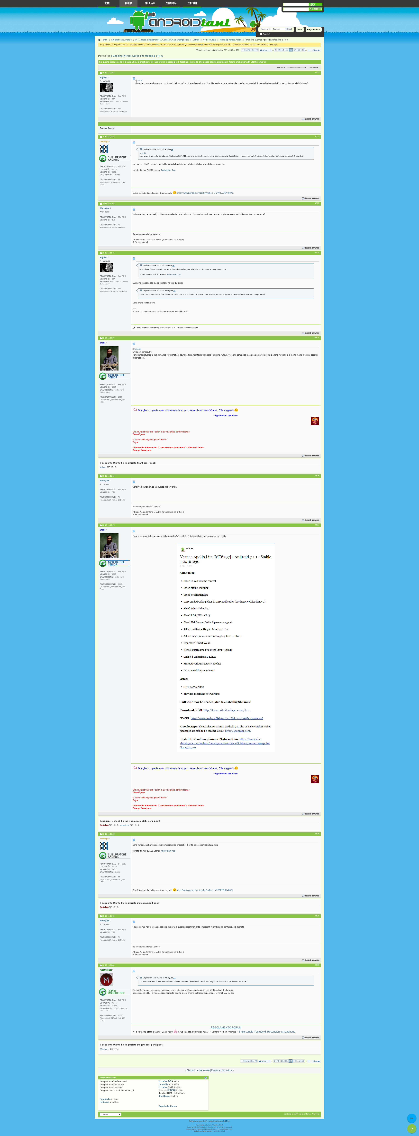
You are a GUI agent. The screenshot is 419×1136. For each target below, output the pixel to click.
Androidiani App (168, 170)
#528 (317, 834)
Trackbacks (164, 1096)
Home (107, 3)
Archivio (315, 1114)
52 (287, 50)
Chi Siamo (150, 3)
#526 (317, 476)
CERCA (312, 4)
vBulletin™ (209, 1125)
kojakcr (138, 349)
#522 (317, 137)
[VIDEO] (171, 1090)
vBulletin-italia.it (219, 1131)
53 (291, 50)
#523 (317, 203)
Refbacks (104, 1102)
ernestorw (124, 825)
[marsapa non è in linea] (104, 149)
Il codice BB (165, 1081)
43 (279, 50)
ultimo (315, 50)
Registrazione (313, 29)
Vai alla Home (304, 1114)
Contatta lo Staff (291, 1114)
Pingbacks (105, 1099)
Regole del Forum (168, 1106)
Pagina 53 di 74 (251, 50)
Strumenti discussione (296, 68)
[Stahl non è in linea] (109, 358)
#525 (317, 338)
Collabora (171, 3)
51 (283, 50)
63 (303, 50)
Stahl (139, 80)
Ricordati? (266, 34)
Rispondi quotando (312, 119)
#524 (317, 253)
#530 (317, 965)
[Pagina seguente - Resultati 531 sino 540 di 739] (309, 50)
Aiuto (299, 29)
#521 (317, 73)
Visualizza (313, 68)
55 (299, 50)
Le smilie (163, 1084)
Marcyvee (104, 1049)
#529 (317, 916)
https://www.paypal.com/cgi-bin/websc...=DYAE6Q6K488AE (205, 193)
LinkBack (279, 68)
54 (295, 50)
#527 (317, 525)
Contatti (192, 3)
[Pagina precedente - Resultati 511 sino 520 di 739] (270, 50)
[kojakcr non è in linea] (106, 87)
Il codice (163, 1087)
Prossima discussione (221, 1070)
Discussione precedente (198, 1070)
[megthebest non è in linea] (106, 979)
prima (264, 50)
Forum (128, 3)
